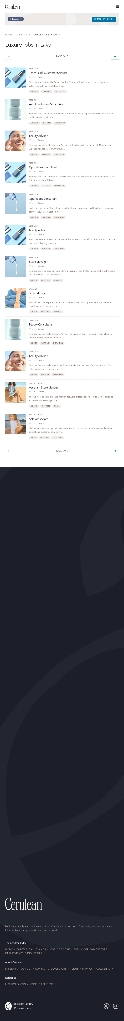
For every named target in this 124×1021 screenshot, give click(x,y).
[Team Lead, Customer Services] (62, 82)
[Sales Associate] (62, 428)
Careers (21, 949)
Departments (14, 953)
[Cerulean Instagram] (115, 1006)
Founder (25, 968)
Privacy (87, 968)
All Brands (38, 949)
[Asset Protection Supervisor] (62, 113)
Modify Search (105, 19)
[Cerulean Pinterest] (106, 1006)
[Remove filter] (21, 19)
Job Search (23, 35)
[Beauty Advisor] (62, 145)
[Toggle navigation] (117, 6)
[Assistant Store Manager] (62, 396)
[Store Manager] (62, 270)
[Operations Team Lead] (62, 176)
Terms (74, 968)
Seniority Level (69, 949)
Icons (33, 984)
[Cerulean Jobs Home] (12, 6)
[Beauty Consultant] (62, 333)
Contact (41, 968)
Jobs (52, 949)
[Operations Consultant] (62, 207)
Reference (48, 984)
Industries (34, 953)
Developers (58, 968)
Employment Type (95, 949)
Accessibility (105, 968)
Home (8, 35)
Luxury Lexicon (15, 984)
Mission (10, 968)
